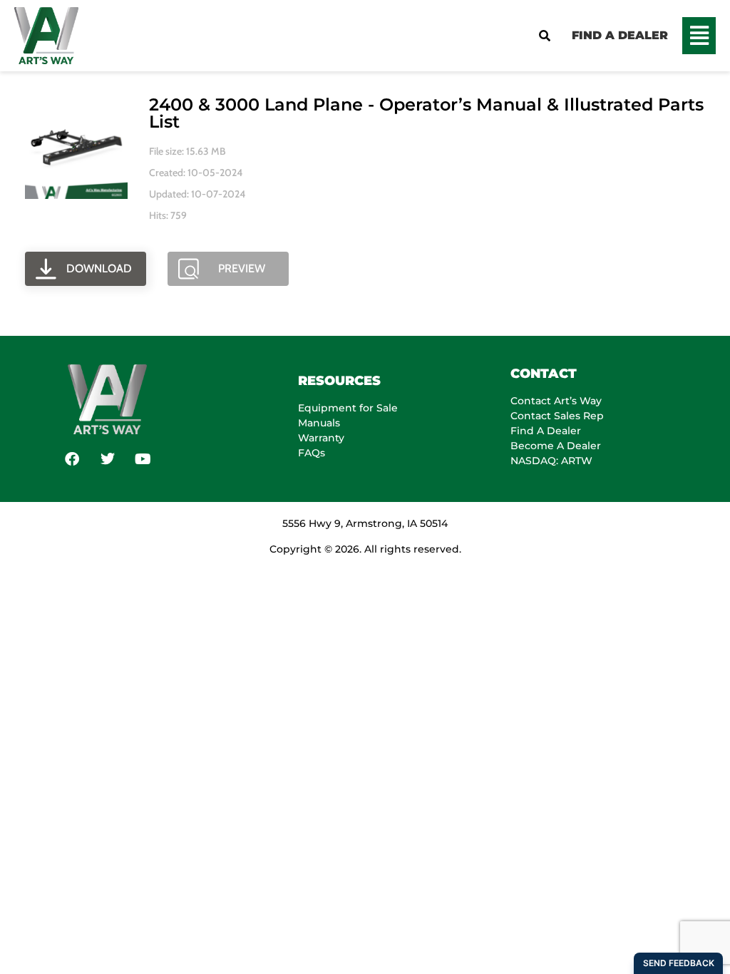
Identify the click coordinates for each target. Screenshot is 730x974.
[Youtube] (143, 459)
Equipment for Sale (348, 407)
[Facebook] (72, 459)
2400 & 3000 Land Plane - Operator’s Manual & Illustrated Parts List (426, 113)
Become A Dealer (555, 445)
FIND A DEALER (620, 35)
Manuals (319, 422)
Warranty (321, 437)
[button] (699, 35)
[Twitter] (107, 459)
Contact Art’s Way (556, 400)
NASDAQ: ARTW (551, 460)
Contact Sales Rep (557, 415)
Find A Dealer (545, 430)
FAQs (311, 452)
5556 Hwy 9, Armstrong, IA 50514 (365, 523)
